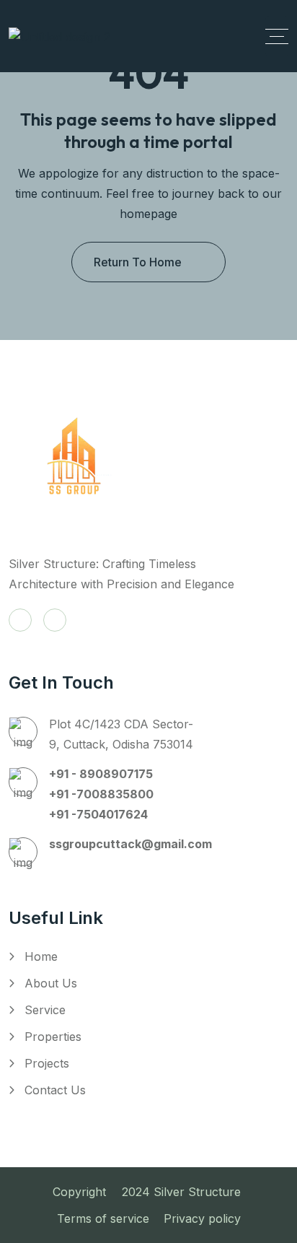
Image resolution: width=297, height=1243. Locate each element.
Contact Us (55, 1090)
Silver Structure (199, 1192)
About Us (51, 983)
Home (41, 956)
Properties (53, 1036)
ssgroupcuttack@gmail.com (130, 844)
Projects (47, 1063)
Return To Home (138, 262)
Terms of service (103, 1218)
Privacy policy (202, 1218)
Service (45, 1010)
